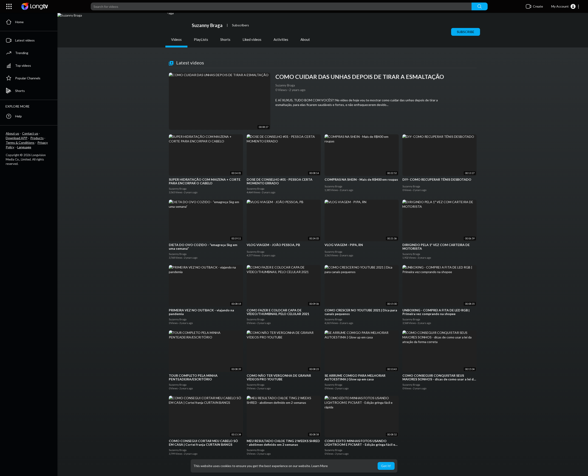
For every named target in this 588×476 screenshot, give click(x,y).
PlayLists (201, 39)
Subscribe (465, 32)
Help (18, 116)
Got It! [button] (386, 466)
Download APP (16, 138)
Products (37, 138)
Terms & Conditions (20, 142)
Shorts (225, 39)
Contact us (30, 133)
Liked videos (252, 39)
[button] (565, 6)
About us (12, 133)
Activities (281, 39)
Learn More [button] (319, 466)
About (305, 39)
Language (24, 147)
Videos (176, 39)
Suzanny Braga (207, 25)
